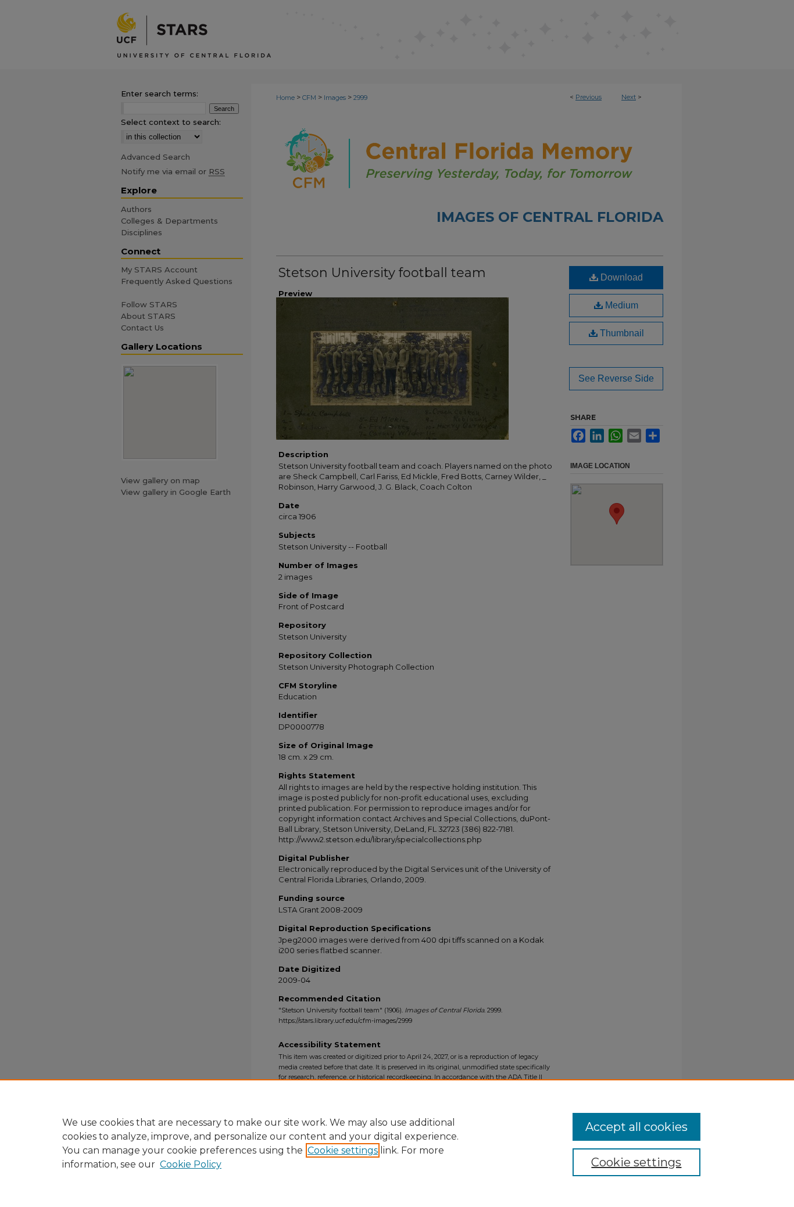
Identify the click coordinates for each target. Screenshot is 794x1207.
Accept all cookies (636, 1127)
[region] (397, 1143)
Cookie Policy (190, 1164)
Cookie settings (342, 1150)
